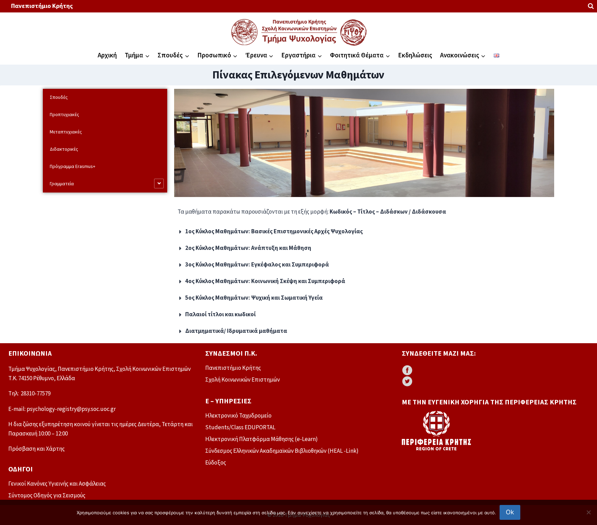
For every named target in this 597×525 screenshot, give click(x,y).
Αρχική (107, 55)
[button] (364, 232)
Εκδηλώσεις (415, 55)
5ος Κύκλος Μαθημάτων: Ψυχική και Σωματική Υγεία (254, 298)
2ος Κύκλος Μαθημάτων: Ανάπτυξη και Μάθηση (248, 248)
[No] (588, 512)
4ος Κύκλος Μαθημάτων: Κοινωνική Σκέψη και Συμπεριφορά (265, 281)
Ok (510, 512)
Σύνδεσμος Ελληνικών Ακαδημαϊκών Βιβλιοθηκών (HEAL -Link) (282, 451)
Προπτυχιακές (64, 114)
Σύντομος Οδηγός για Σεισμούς (46, 495)
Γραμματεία (62, 183)
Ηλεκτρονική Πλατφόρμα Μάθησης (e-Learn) (261, 439)
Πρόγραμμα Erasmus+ (72, 166)
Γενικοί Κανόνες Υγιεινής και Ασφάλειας (57, 484)
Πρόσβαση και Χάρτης (36, 449)
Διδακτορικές (64, 149)
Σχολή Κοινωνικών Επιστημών (242, 380)
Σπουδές (59, 97)
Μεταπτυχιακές (66, 132)
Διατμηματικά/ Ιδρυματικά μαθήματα (236, 331)
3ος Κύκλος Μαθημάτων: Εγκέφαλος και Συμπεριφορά (257, 265)
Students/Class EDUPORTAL (240, 427)
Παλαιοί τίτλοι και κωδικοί (220, 314)
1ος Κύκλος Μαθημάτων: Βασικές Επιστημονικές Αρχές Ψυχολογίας (274, 231)
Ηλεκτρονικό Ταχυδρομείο (238, 416)
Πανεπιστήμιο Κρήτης (42, 6)
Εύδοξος (215, 463)
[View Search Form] (591, 6)
